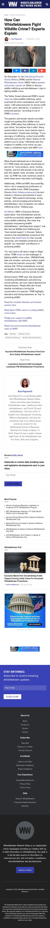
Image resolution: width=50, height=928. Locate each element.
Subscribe (13, 483)
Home (6, 15)
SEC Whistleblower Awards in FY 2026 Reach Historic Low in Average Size (23, 512)
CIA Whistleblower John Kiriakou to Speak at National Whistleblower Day (23, 536)
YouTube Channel (25, 750)
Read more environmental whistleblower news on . (22, 327)
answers (15, 113)
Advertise (25, 806)
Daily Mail (25, 743)
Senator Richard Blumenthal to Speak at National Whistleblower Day (25, 518)
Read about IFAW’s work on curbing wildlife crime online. (24, 311)
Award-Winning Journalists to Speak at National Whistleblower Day (24, 524)
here (40, 147)
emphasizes (30, 192)
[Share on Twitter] (8, 71)
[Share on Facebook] (25, 71)
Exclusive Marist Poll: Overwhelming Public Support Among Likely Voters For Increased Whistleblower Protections (23, 578)
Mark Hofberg (18, 192)
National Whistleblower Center (22, 81)
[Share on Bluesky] (17, 71)
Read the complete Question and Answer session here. (22, 303)
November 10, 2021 (33, 39)
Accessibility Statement (25, 780)
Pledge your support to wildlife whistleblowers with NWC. (18, 319)
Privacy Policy (25, 784)
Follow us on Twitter (25, 746)
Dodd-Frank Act (23, 237)
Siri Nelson (9, 211)
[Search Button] (47, 4)
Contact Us (25, 724)
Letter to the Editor (25, 761)
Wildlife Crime (24, 334)
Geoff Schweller (12, 584)
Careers (25, 732)
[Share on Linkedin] (33, 71)
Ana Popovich (16, 39)
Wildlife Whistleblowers (18, 15)
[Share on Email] (42, 71)
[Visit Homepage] (25, 4)
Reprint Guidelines (25, 769)
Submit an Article (25, 870)
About (25, 721)
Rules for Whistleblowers (25, 798)
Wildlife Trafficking (13, 337)
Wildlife (13, 334)
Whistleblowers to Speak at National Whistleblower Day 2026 (25, 530)
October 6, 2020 (26, 584)
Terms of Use (25, 787)
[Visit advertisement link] (25, 154)
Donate (25, 728)
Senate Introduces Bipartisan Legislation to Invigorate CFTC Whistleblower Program (22, 506)
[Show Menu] (3, 4)
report (7, 98)
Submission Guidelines (25, 765)
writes (19, 254)
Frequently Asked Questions (25, 802)
